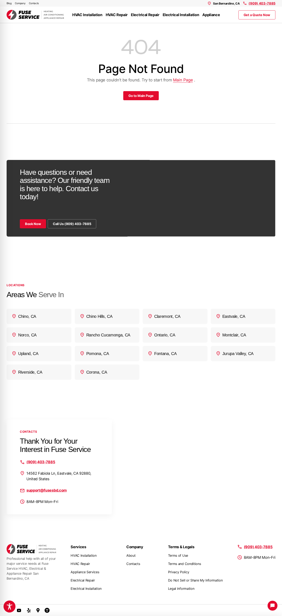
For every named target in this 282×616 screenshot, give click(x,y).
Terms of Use (178, 555)
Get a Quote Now (257, 15)
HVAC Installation (87, 15)
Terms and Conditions (184, 564)
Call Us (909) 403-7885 (72, 224)
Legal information (181, 588)
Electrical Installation (181, 15)
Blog (9, 3)
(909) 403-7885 (262, 3)
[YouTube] (19, 610)
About (130, 555)
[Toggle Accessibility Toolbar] (9, 606)
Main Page (183, 79)
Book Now (33, 224)
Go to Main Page (141, 96)
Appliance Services (85, 572)
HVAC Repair (117, 15)
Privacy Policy (178, 572)
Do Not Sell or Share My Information (195, 580)
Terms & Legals (181, 547)
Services (78, 547)
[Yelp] (28, 610)
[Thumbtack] (47, 610)
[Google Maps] (38, 610)
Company (20, 3)
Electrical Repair (145, 15)
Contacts (34, 3)
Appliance (211, 15)
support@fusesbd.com (46, 490)
